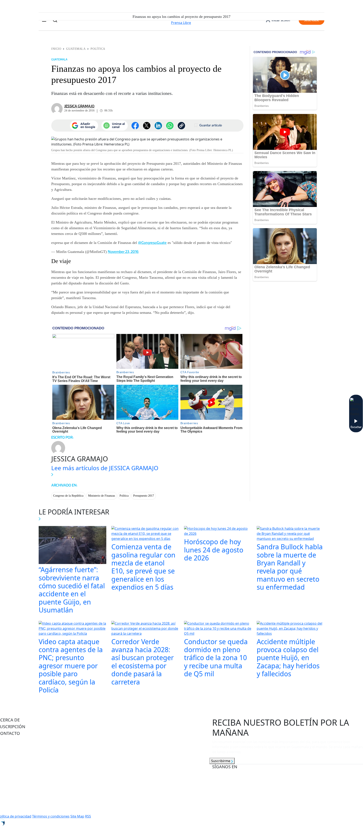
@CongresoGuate (152, 242)
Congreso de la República (68, 495)
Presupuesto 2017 (143, 495)
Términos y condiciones (51, 816)
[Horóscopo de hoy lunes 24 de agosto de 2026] (218, 531)
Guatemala (75, 48)
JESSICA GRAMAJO (79, 106)
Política (98, 48)
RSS (88, 816)
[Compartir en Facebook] (135, 125)
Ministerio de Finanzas (101, 495)
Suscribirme (221, 761)
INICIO (56, 48)
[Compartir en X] (147, 125)
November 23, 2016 (123, 251)
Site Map (77, 816)
